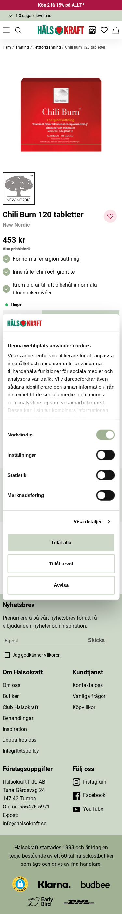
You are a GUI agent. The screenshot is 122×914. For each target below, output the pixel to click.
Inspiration (15, 729)
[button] (61, 113)
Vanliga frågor (89, 696)
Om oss (11, 685)
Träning (22, 47)
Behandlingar (18, 718)
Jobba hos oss (19, 740)
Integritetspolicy (21, 751)
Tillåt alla (61, 542)
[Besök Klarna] (54, 884)
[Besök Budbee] (95, 884)
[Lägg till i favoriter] (110, 216)
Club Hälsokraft (20, 707)
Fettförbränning (47, 47)
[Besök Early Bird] (40, 901)
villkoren (52, 655)
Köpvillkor (84, 707)
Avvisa (61, 585)
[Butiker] (92, 30)
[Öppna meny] (6, 30)
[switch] (105, 455)
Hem (7, 47)
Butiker (11, 696)
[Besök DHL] (79, 901)
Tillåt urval (61, 563)
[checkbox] (7, 655)
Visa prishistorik (17, 249)
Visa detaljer (88, 521)
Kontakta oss (88, 685)
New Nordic (16, 225)
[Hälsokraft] (61, 30)
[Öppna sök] (17, 30)
